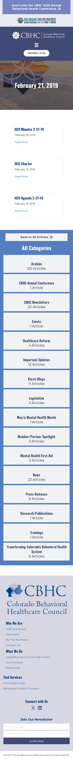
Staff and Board (16, 629)
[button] (33, 708)
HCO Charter (23, 163)
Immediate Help (14, 683)
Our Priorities (14, 662)
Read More (21, 142)
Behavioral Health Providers (21, 688)
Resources (13, 667)
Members (12, 634)
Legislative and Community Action (28, 657)
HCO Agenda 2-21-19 (29, 198)
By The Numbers (17, 639)
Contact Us (13, 645)
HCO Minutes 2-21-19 (29, 129)
